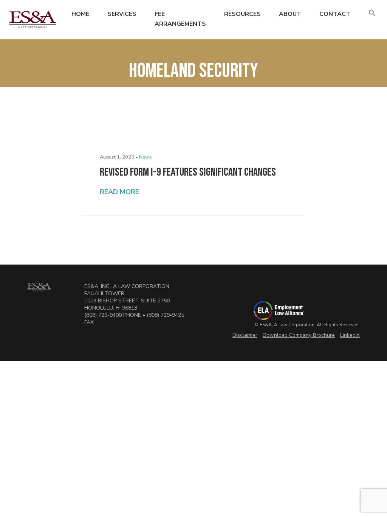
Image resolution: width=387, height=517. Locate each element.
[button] (372, 13)
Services (121, 14)
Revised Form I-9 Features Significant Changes (188, 172)
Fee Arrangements (180, 19)
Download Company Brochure (299, 335)
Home (80, 14)
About (290, 14)
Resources (242, 14)
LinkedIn (350, 335)
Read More (119, 191)
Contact (334, 14)
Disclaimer (244, 335)
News (145, 157)
